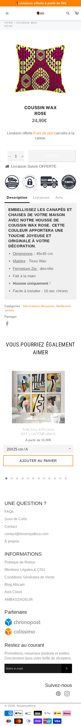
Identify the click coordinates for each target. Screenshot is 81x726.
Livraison (41, 197)
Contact (10, 526)
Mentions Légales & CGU (24, 570)
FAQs (9, 511)
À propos (11, 541)
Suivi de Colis (15, 519)
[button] (6, 478)
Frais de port (43, 133)
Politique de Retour (19, 562)
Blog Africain (14, 584)
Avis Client (13, 592)
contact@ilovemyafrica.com (26, 534)
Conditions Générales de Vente (29, 577)
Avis (59, 197)
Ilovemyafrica (26, 705)
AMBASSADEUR (18, 599)
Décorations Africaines (38, 306)
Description (17, 197)
